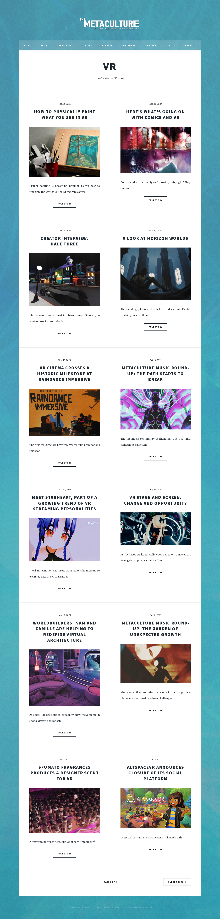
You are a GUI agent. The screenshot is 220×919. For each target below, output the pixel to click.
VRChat (189, 45)
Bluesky (107, 45)
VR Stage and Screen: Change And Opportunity (155, 500)
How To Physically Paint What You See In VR (64, 114)
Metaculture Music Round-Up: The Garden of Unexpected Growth (155, 628)
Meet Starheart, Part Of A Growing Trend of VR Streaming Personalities (64, 503)
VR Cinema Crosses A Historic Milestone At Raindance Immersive (64, 373)
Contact (86, 45)
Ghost (148, 907)
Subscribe (65, 45)
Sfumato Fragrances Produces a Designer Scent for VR (64, 772)
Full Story (64, 203)
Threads (151, 45)
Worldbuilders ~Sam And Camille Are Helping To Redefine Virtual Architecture (64, 631)
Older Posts (176, 882)
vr (110, 66)
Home (27, 45)
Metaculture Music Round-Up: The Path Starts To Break (155, 373)
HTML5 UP (114, 907)
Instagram (129, 45)
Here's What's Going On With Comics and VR (155, 114)
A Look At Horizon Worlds (155, 238)
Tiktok (170, 45)
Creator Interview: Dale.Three (65, 241)
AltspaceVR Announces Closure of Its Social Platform (155, 772)
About (45, 45)
